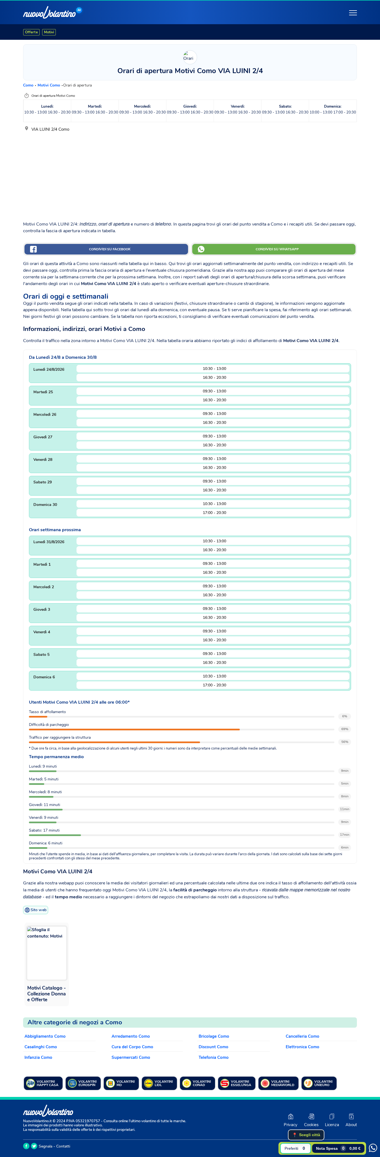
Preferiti (295, 1148)
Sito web (38, 910)
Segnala (45, 1146)
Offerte (31, 32)
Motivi (49, 32)
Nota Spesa (338, 1148)
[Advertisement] (190, 174)
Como (28, 85)
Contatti (63, 1146)
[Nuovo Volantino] (49, 12)
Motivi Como (49, 85)
